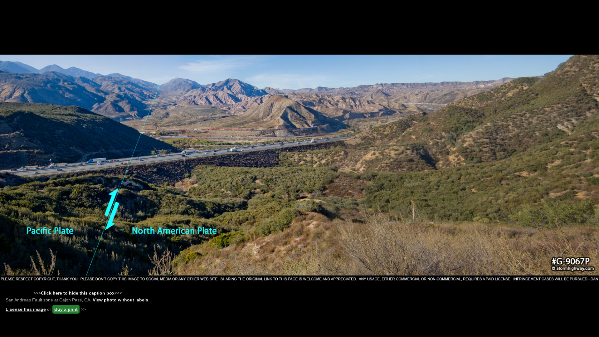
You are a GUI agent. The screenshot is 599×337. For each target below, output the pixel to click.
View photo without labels (120, 299)
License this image (26, 309)
